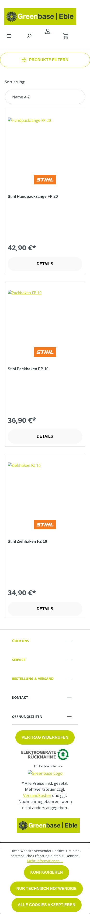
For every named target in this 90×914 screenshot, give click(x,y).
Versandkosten (37, 795)
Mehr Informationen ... (45, 861)
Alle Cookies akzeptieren (46, 905)
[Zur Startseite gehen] (40, 15)
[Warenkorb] (65, 36)
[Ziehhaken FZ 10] (45, 486)
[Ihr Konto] (48, 31)
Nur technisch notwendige (46, 889)
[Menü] (9, 36)
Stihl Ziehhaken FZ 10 (27, 541)
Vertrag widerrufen (45, 737)
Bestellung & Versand (33, 678)
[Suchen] (29, 36)
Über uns (20, 641)
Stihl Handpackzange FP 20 (33, 196)
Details (45, 264)
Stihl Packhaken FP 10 (28, 369)
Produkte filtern (48, 60)
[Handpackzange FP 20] (45, 141)
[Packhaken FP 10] (45, 314)
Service (18, 659)
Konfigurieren (46, 872)
